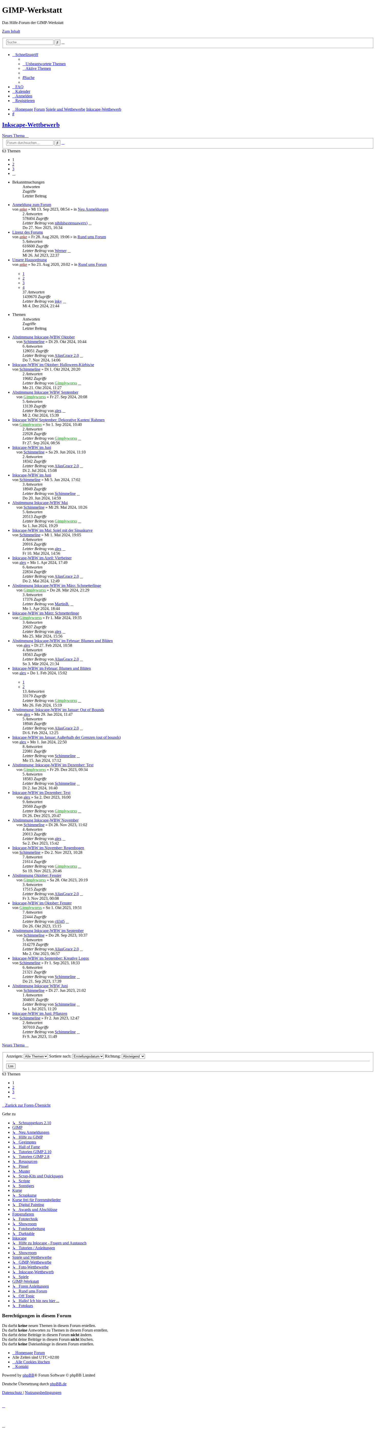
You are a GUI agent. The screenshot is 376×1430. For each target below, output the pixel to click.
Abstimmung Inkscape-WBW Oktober (43, 337)
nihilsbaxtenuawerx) (71, 223)
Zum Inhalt (11, 31)
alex (58, 410)
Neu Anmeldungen (93, 209)
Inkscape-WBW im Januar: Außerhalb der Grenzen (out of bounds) (66, 737)
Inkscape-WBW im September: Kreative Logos (50, 958)
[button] (13, 173)
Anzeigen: (15, 1056)
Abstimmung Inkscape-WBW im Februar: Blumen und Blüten (62, 641)
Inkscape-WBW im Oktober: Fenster (42, 903)
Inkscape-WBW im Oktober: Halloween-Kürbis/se (53, 364)
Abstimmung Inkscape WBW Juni (40, 986)
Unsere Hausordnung (29, 260)
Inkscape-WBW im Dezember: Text (41, 792)
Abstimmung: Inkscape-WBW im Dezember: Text (52, 765)
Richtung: (113, 1056)
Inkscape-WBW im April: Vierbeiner (42, 558)
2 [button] (13, 164)
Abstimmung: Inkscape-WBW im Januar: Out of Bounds (58, 710)
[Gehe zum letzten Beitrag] (90, 223)
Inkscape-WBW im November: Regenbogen (48, 848)
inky (58, 301)
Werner (61, 250)
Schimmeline (34, 341)
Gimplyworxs (66, 383)
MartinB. (62, 604)
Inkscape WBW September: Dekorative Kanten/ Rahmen (58, 420)
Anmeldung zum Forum (31, 204)
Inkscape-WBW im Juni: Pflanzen (39, 1013)
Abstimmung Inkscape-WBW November (45, 820)
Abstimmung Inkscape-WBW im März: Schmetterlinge (56, 585)
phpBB (28, 1375)
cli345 (60, 921)
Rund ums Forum (92, 237)
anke (23, 209)
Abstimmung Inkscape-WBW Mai (40, 503)
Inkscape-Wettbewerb (31, 124)
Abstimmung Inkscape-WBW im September (48, 930)
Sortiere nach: (60, 1056)
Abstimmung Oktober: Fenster (36, 875)
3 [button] (13, 169)
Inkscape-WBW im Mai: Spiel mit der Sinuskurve (52, 530)
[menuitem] (44, 64)
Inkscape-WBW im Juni (31, 447)
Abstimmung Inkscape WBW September (45, 392)
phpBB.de (58, 1384)
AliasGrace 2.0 (66, 355)
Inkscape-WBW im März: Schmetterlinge (45, 613)
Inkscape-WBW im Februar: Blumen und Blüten (51, 668)
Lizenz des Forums (27, 232)
